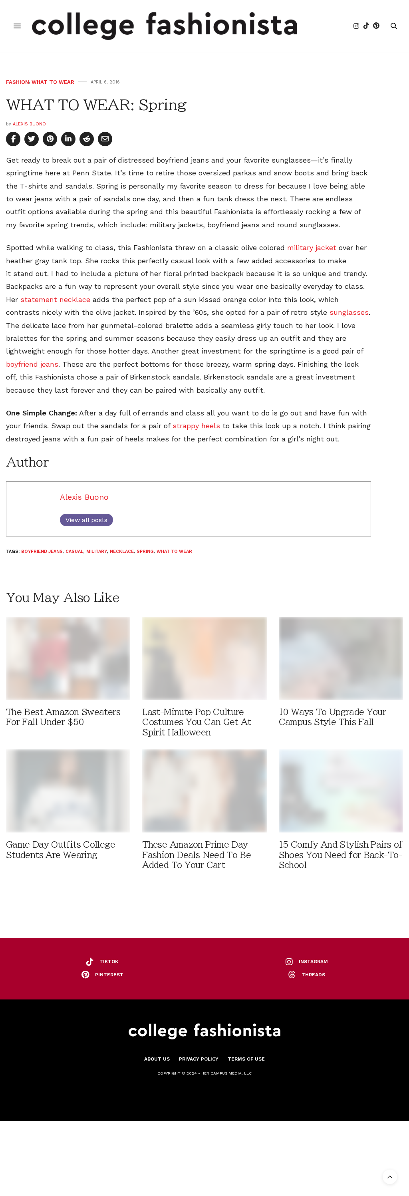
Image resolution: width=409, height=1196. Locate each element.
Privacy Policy (198, 1059)
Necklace (122, 551)
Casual (74, 551)
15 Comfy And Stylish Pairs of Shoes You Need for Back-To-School (341, 854)
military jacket (311, 247)
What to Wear (53, 82)
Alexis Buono (29, 124)
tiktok (108, 961)
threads (313, 974)
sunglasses (349, 312)
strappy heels (196, 425)
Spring (145, 551)
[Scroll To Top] (390, 1177)
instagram (313, 961)
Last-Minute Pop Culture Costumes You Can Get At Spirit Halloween (196, 722)
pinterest (109, 974)
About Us (157, 1059)
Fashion (17, 82)
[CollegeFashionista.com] (165, 26)
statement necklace (55, 299)
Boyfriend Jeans (42, 551)
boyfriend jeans (32, 364)
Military (96, 551)
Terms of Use (246, 1059)
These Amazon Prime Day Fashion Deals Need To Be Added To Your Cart (196, 854)
